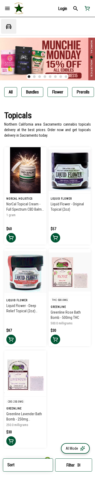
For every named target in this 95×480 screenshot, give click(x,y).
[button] (62, 8)
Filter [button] (70, 465)
